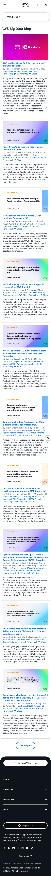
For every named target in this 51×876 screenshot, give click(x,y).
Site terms (17, 863)
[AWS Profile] (46, 5)
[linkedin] (13, 848)
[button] (14, 16)
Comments (21, 73)
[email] (36, 848)
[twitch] (23, 848)
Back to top (24, 856)
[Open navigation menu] (4, 5)
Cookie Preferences (32, 863)
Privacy (6, 863)
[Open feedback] (47, 438)
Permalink (7, 73)
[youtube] (27, 848)
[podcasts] (32, 848)
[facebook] (9, 848)
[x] (4, 848)
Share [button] (34, 73)
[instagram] (18, 848)
